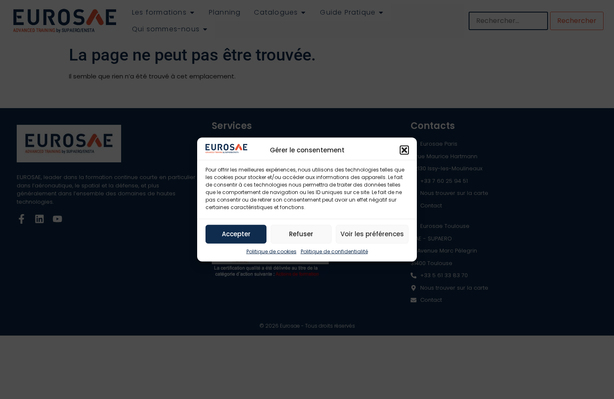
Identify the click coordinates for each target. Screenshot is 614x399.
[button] (404, 150)
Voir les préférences (372, 234)
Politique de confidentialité (334, 251)
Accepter (236, 234)
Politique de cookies (271, 251)
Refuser (301, 234)
